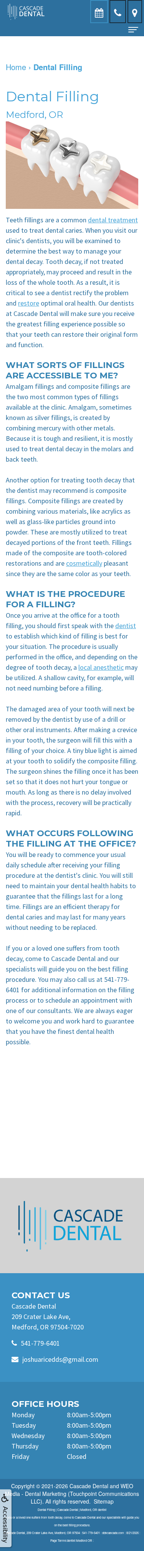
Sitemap (104, 1501)
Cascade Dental (89, 1486)
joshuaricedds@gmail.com (60, 1359)
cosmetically (84, 563)
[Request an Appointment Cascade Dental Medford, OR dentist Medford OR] (99, 11)
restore (28, 303)
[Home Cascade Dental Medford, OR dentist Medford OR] (72, 1225)
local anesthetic (101, 667)
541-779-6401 (40, 1343)
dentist (125, 625)
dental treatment (113, 219)
